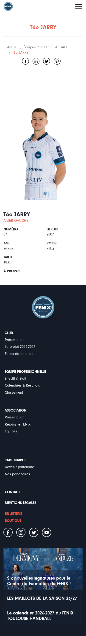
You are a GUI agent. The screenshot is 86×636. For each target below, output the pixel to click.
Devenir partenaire (19, 467)
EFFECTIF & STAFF (54, 47)
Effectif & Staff (15, 378)
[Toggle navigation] (78, 6)
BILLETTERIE (13, 514)
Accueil (12, 47)
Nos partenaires (17, 474)
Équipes (29, 47)
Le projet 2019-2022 (20, 347)
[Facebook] (25, 61)
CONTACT (12, 492)
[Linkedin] (36, 61)
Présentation (14, 340)
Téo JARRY (20, 52)
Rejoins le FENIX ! (19, 424)
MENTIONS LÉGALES (20, 503)
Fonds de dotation (19, 354)
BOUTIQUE (13, 521)
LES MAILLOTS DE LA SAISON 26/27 (42, 598)
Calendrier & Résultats (22, 385)
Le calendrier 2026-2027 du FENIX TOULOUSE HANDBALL (40, 615)
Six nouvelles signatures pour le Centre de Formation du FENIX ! (39, 580)
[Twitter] (46, 61)
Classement (14, 392)
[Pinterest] (57, 61)
